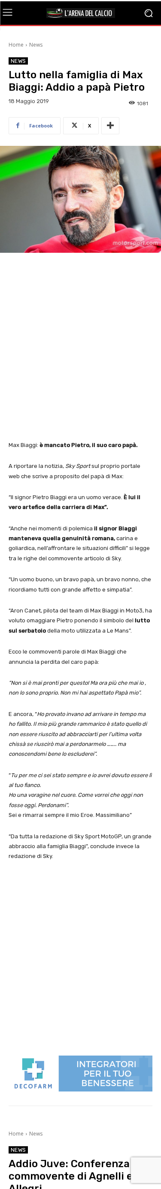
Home (16, 44)
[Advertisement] (80, 347)
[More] (110, 125)
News (36, 44)
